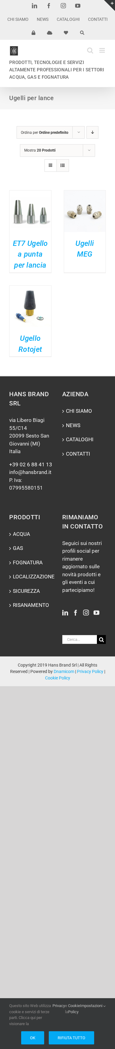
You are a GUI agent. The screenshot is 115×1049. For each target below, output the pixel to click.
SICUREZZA (26, 591)
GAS (18, 548)
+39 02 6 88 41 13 (30, 464)
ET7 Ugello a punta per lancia (30, 254)
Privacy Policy (90, 671)
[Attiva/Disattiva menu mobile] (102, 50)
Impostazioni (91, 1005)
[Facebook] (76, 612)
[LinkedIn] (65, 612)
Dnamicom (64, 671)
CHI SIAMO (79, 411)
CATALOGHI (80, 439)
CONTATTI (78, 454)
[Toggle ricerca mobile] (90, 50)
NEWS (73, 425)
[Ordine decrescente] (92, 132)
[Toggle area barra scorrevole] (109, 5)
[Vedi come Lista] (63, 165)
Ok (32, 1038)
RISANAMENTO (31, 605)
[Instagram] (86, 612)
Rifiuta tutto (71, 1038)
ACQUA (21, 534)
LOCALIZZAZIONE (31, 576)
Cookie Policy (57, 677)
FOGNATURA (28, 562)
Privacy (58, 1005)
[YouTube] (96, 612)
